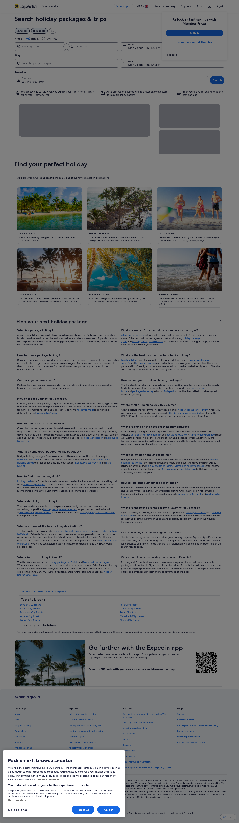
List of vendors (17, 800)
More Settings (17, 809)
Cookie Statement (48, 779)
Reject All (83, 809)
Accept (109, 809)
